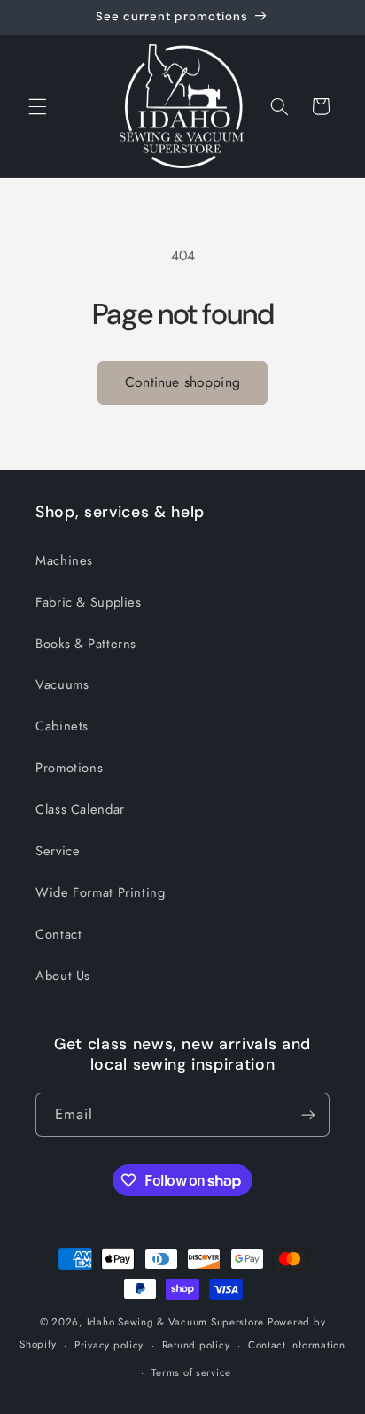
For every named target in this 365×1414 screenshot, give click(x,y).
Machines (64, 560)
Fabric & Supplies (88, 602)
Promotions (69, 767)
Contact (58, 934)
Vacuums (62, 684)
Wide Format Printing (100, 892)
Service (57, 851)
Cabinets (62, 726)
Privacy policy (109, 1345)
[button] (37, 106)
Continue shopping (182, 382)
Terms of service (191, 1372)
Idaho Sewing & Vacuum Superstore (176, 1322)
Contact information (297, 1345)
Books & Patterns (85, 643)
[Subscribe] (308, 1114)
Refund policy (196, 1345)
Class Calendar (80, 809)
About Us (62, 975)
